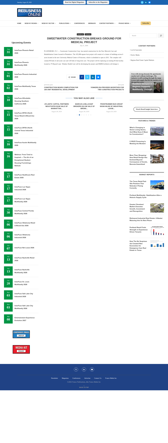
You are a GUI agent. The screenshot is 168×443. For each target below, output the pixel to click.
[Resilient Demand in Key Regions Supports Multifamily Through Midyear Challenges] (147, 81)
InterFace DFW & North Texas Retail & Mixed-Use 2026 (24, 115)
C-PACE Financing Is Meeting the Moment (138, 142)
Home (19, 23)
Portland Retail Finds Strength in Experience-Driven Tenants (139, 229)
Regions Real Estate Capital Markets (142, 60)
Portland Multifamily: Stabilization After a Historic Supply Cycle (145, 196)
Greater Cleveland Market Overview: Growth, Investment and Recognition (137, 207)
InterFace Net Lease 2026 (24, 248)
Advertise (87, 378)
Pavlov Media (135, 55)
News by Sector (48, 23)
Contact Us (97, 378)
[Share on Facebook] (82, 77)
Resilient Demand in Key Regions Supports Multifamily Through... (144, 87)
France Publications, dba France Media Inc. (86, 382)
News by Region (31, 23)
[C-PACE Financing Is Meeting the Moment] (157, 144)
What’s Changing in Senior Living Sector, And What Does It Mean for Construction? (139, 131)
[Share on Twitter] (87, 77)
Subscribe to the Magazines (98, 2)
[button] (47, 109)
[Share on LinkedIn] (93, 77)
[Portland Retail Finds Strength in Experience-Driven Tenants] (157, 231)
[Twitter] (142, 2)
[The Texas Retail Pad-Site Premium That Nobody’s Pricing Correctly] (157, 184)
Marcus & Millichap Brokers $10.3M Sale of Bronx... (84, 106)
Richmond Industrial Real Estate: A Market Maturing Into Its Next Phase (146, 219)
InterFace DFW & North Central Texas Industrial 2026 (24, 130)
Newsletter (54, 378)
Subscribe (145, 23)
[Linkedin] (145, 2)
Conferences (79, 23)
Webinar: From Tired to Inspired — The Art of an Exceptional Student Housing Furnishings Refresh (24, 160)
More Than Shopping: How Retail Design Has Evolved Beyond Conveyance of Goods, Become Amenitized (139, 159)
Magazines (65, 378)
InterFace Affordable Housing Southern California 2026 (22, 101)
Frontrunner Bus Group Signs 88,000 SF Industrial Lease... (111, 106)
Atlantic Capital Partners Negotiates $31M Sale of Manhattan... (56, 106)
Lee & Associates (136, 50)
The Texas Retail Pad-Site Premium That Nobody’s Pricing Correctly (138, 184)
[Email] (149, 2)
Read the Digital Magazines (74, 2)
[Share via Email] (98, 77)
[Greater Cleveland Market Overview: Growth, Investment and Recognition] (157, 208)
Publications (64, 23)
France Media (124, 23)
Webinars (92, 23)
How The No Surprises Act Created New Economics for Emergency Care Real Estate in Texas (138, 245)
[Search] (161, 35)
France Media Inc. (111, 378)
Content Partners (106, 23)
